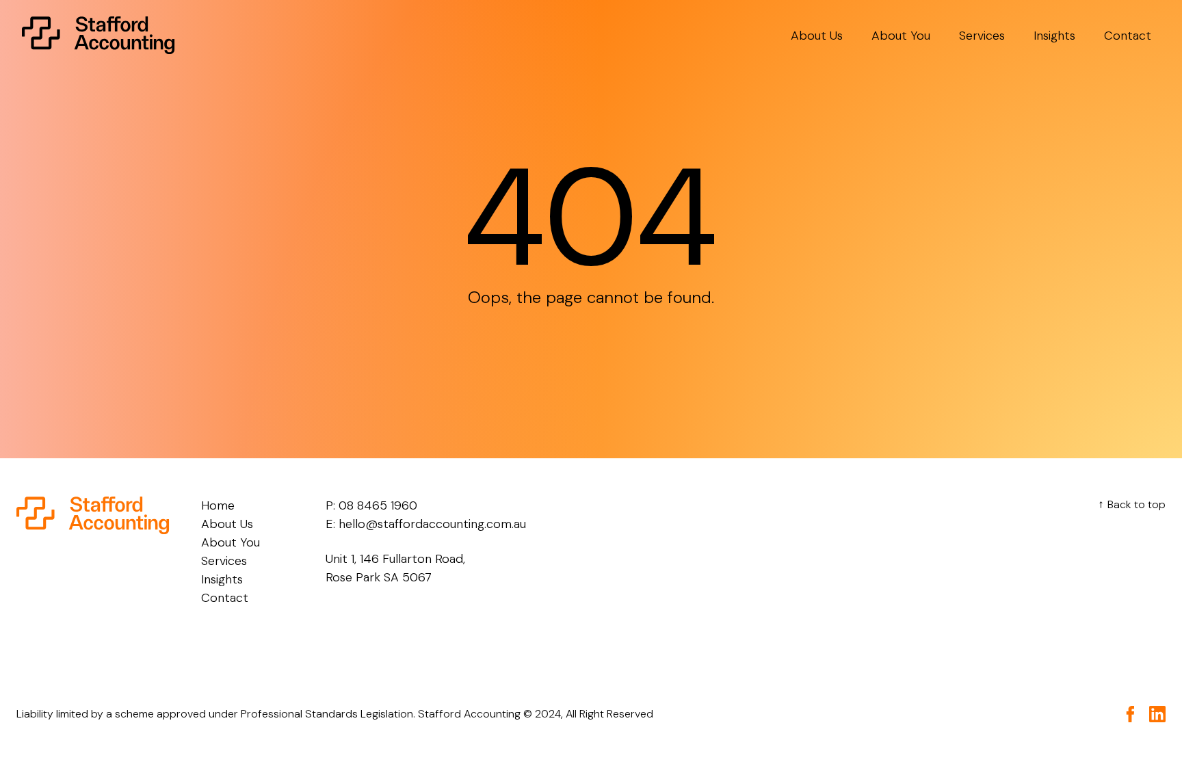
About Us (817, 35)
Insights (1054, 35)
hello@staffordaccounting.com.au (432, 524)
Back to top (1130, 504)
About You (900, 35)
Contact (1127, 35)
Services (982, 35)
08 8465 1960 (378, 505)
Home (218, 505)
